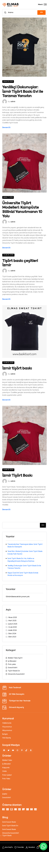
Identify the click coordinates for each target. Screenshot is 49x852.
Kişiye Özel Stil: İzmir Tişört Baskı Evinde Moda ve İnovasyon (23, 574)
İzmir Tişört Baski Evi (10, 826)
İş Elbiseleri (12, 661)
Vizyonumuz (7, 727)
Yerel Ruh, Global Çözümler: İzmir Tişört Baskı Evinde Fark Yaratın (25, 553)
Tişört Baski (7, 835)
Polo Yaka (6, 779)
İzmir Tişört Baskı (17, 475)
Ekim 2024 (12, 633)
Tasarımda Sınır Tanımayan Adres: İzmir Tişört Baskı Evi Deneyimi (25, 546)
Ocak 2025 (12, 627)
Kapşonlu (6, 767)
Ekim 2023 (12, 637)
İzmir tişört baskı (17, 368)
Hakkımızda (6, 723)
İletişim (5, 734)
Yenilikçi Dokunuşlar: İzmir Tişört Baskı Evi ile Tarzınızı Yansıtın (22, 91)
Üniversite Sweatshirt (16, 674)
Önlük (4, 771)
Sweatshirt (6, 797)
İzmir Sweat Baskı (9, 822)
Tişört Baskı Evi (14, 671)
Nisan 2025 (12, 617)
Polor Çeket (7, 775)
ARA (41, 12)
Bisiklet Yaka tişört (15, 658)
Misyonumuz (7, 730)
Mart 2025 (12, 620)
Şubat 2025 (12, 624)
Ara (42, 525)
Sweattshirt (12, 667)
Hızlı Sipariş (6, 738)
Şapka (4, 794)
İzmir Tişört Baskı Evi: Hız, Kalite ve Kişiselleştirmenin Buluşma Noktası (21, 560)
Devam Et (6, 127)
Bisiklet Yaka (7, 760)
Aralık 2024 (12, 630)
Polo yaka (12, 664)
